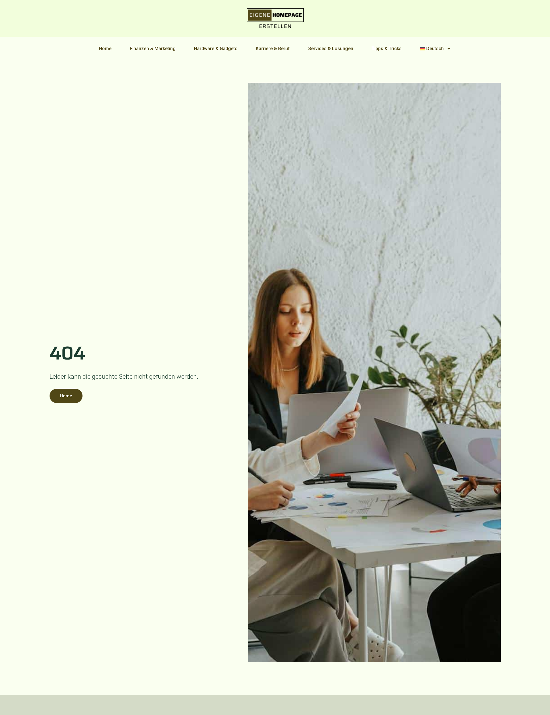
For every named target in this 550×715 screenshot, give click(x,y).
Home (105, 48)
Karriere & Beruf (273, 48)
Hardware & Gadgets (215, 48)
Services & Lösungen (330, 48)
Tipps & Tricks (387, 48)
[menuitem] (435, 48)
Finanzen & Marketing (153, 48)
